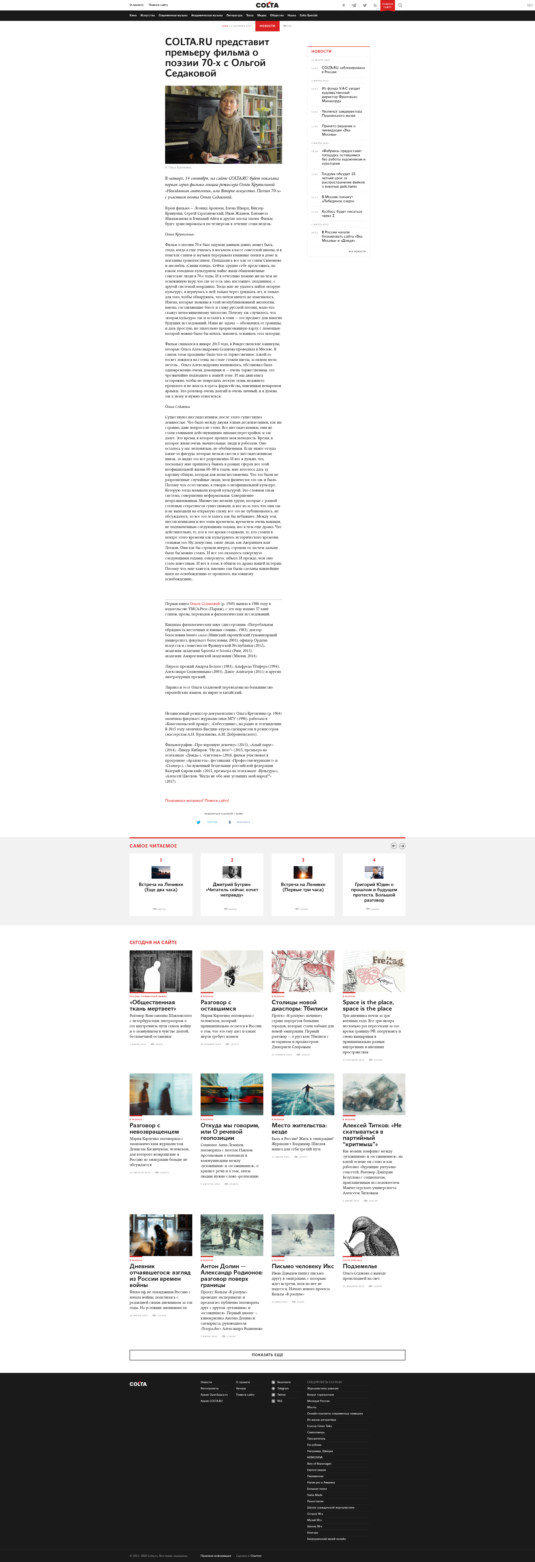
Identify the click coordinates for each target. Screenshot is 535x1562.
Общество (277, 15)
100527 (306, 1055)
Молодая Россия (318, 1401)
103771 (235, 1044)
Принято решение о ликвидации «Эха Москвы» (338, 130)
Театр (249, 15)
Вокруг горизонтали (320, 1394)
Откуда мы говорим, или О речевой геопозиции (230, 1132)
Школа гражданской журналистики (330, 1507)
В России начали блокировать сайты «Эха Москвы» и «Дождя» (342, 236)
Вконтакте (284, 1382)
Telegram (283, 1388)
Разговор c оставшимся (218, 1005)
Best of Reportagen (319, 1463)
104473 (164, 1173)
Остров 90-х (315, 1513)
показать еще (267, 1355)
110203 (231, 1336)
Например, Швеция (320, 1451)
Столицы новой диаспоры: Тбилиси (299, 1005)
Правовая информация (216, 1555)
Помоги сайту (158, 5)
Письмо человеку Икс (303, 1266)
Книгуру (312, 1532)
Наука (292, 15)
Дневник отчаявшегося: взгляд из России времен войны (160, 1275)
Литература (234, 15)
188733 (161, 909)
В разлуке (207, 997)
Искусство (147, 15)
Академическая (207, 15)
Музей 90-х (314, 1520)
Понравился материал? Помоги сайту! (197, 801)
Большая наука (317, 1488)
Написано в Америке (321, 1482)
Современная (173, 15)
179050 (303, 909)
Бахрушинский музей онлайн (326, 1539)
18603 (159, 1044)
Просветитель (316, 1438)
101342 (378, 1060)
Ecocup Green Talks (319, 1426)
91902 (300, 1302)
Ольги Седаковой (205, 604)
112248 (161, 1316)
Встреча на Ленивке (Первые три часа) (303, 887)
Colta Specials (309, 15)
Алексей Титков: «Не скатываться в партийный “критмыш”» (372, 1135)
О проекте (137, 5)
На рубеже (314, 1445)
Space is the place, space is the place (368, 1005)
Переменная (315, 1476)
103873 (234, 1184)
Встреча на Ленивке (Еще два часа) (161, 887)
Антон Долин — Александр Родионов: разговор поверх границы (232, 1275)
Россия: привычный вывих (148, 997)
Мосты (311, 1407)
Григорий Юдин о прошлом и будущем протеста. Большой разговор (374, 892)
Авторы (241, 1388)
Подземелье (360, 1266)
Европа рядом (316, 1470)
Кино (133, 15)
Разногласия (315, 1501)
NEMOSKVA (315, 1457)
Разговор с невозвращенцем (154, 1129)
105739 (373, 1201)
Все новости (357, 252)
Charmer (256, 1555)
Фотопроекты (210, 1388)
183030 (232, 909)
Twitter (281, 1394)
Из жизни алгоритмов (321, 1419)
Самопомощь (316, 1432)
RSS (279, 1401)
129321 (378, 1286)
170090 (374, 909)
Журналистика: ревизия (323, 1388)
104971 (303, 1157)
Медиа (261, 15)
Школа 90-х (314, 1526)
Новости (267, 26)
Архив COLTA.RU (212, 1401)
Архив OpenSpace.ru (214, 1394)
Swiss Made (314, 1495)
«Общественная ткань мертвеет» (153, 1005)
